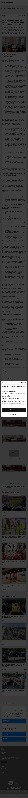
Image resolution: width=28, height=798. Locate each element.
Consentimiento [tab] (5, 386)
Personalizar (13, 414)
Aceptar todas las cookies (14, 409)
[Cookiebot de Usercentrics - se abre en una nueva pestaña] (20, 383)
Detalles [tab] (13, 386)
